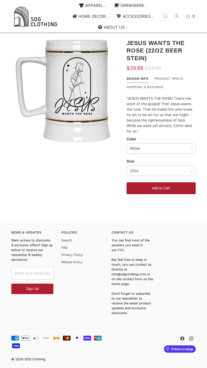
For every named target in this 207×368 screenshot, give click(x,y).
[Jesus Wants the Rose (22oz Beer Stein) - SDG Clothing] (63, 91)
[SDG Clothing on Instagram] (191, 338)
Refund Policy (71, 262)
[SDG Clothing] (35, 16)
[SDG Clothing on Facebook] (182, 338)
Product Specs (168, 78)
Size (130, 161)
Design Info (138, 78)
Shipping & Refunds (145, 87)
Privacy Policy (72, 255)
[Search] (165, 16)
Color (131, 139)
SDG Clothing (34, 359)
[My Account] (176, 16)
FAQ (64, 247)
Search (66, 240)
